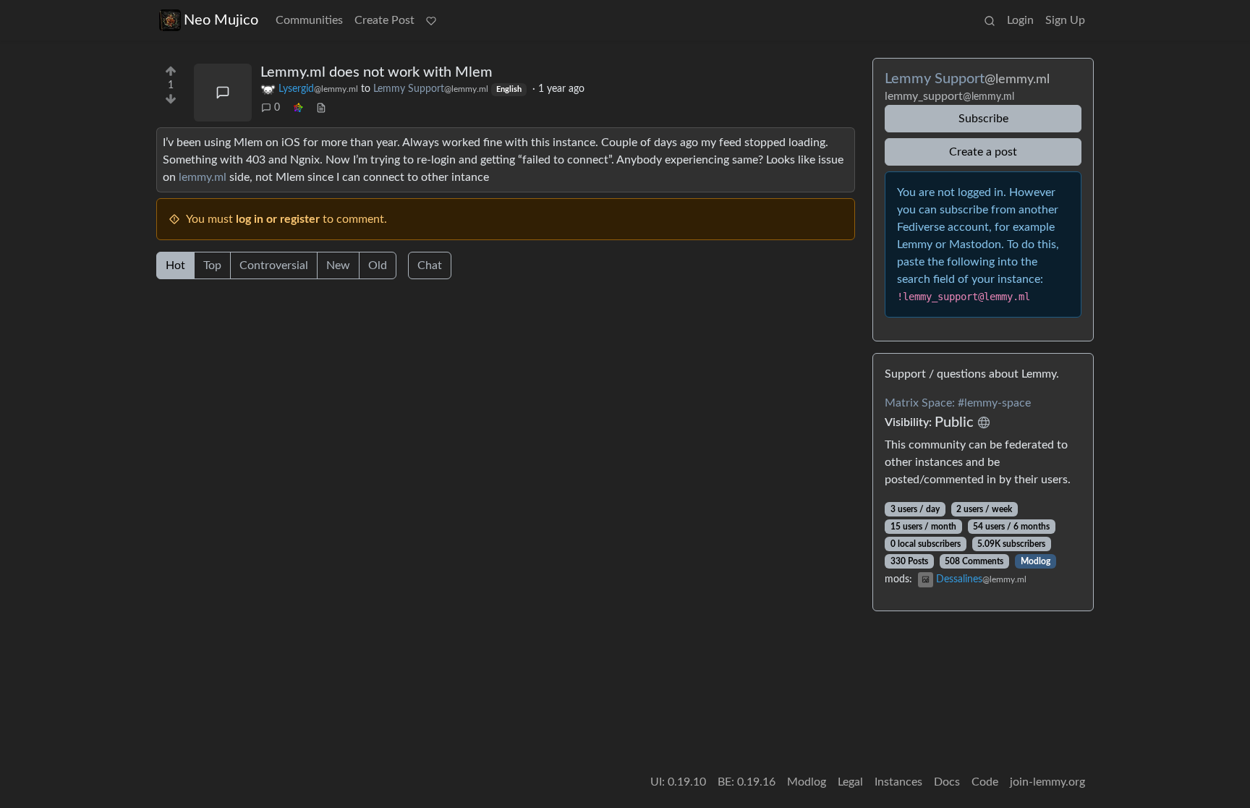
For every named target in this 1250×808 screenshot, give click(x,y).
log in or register (278, 219)
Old (377, 265)
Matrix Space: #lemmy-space (958, 403)
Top (212, 265)
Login (1020, 20)
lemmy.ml (202, 177)
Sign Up (1065, 20)
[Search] (989, 20)
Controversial (273, 265)
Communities (309, 20)
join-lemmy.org (1047, 782)
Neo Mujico (221, 20)
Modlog (1035, 561)
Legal (850, 782)
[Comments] (223, 93)
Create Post (384, 20)
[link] (298, 108)
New (338, 265)
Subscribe (983, 118)
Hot (175, 265)
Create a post (983, 152)
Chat (429, 265)
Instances (898, 782)
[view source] (321, 108)
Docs (947, 782)
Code (984, 782)
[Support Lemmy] (431, 20)
